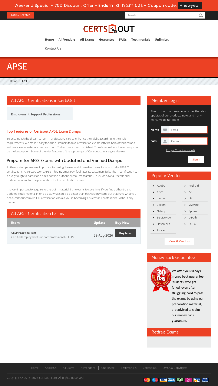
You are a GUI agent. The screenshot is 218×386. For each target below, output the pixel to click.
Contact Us (53, 48)
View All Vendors (179, 241)
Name (155, 130)
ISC (190, 192)
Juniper (161, 198)
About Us (50, 368)
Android (194, 185)
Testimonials (140, 39)
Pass (153, 141)
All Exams (87, 39)
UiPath (193, 217)
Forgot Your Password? (180, 150)
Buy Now (125, 233)
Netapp (161, 211)
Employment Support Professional (36, 114)
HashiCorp (163, 224)
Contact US (149, 368)
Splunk (193, 211)
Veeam (161, 205)
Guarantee (106, 39)
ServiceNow (164, 217)
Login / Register (20, 15)
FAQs (123, 39)
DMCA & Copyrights (175, 368)
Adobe (161, 185)
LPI (190, 198)
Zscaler (161, 230)
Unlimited (162, 39)
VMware (194, 205)
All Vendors (67, 39)
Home (49, 39)
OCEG (192, 224)
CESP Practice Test (23, 233)
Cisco (160, 192)
